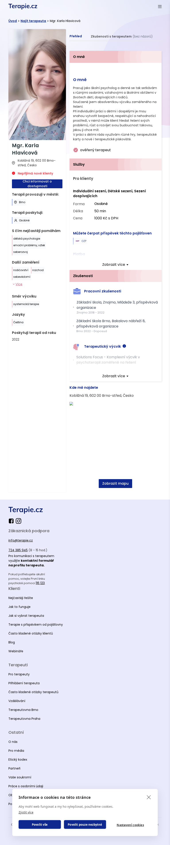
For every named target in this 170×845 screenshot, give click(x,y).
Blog (11, 642)
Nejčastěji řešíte (20, 598)
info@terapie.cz (20, 540)
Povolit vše (40, 825)
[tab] (76, 36)
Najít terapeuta (33, 21)
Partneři (14, 768)
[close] (148, 797)
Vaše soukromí (19, 777)
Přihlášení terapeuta (24, 683)
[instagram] (18, 521)
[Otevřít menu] (160, 6)
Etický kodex (17, 759)
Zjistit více (26, 812)
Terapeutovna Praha (24, 718)
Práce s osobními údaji (25, 786)
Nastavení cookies (130, 825)
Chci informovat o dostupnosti (37, 183)
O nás (12, 742)
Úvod (12, 21)
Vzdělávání (16, 701)
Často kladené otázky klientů (30, 633)
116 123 (40, 583)
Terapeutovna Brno (23, 710)
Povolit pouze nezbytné (85, 825)
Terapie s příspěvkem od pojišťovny (35, 624)
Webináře (15, 651)
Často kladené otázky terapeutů (33, 692)
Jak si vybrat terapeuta (26, 615)
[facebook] (12, 521)
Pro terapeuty (19, 674)
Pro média (16, 750)
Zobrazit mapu (115, 483)
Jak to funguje (19, 607)
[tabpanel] (116, 271)
